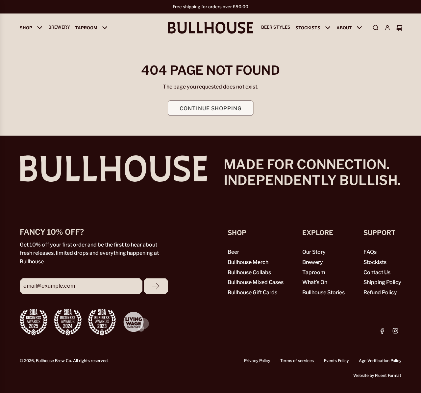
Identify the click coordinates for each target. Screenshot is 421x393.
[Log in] (387, 27)
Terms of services (297, 360)
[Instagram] (395, 330)
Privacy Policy (257, 360)
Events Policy (336, 360)
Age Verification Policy (380, 360)
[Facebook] (382, 330)
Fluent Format (388, 375)
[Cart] (399, 27)
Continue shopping (211, 108)
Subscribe (156, 286)
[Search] (376, 27)
